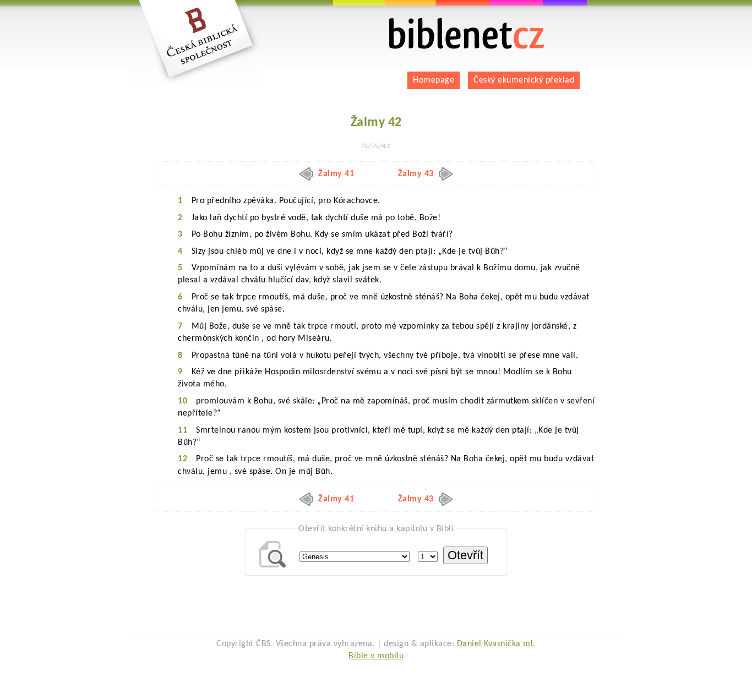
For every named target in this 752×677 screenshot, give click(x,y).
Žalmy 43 (416, 174)
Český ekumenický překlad (523, 80)
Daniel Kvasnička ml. (496, 644)
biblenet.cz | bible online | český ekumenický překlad (453, 22)
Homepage (433, 80)
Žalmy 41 (336, 174)
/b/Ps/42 (376, 146)
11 (182, 430)
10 (182, 401)
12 (182, 459)
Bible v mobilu (376, 656)
